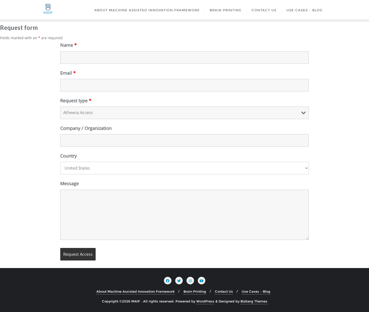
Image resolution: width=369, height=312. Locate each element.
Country (68, 155)
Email (68, 72)
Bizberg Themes (253, 301)
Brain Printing (194, 291)
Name (68, 44)
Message (69, 183)
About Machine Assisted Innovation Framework (135, 291)
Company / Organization (86, 128)
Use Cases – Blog (256, 291)
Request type (75, 100)
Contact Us (224, 291)
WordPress (205, 301)
